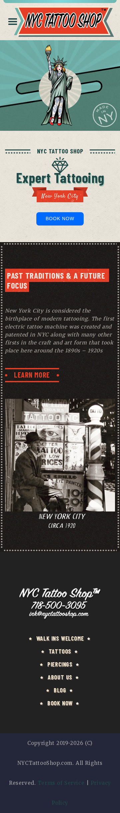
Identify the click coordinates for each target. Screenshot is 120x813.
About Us (60, 677)
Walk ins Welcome (60, 638)
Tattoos (60, 651)
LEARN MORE (32, 374)
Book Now (60, 218)
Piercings (59, 664)
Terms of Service (61, 783)
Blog (60, 690)
